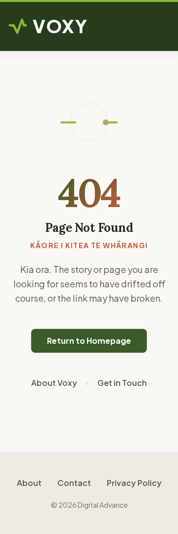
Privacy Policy (134, 483)
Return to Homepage (89, 340)
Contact (74, 483)
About (29, 483)
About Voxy (54, 382)
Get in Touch (122, 382)
